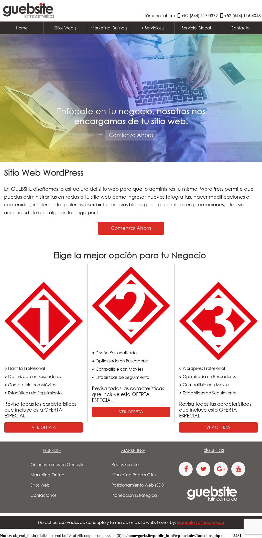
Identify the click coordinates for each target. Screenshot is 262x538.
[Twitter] (203, 469)
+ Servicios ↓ (152, 27)
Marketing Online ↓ (109, 27)
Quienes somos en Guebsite (57, 464)
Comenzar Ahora (131, 228)
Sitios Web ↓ (65, 27)
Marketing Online (47, 474)
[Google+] (221, 469)
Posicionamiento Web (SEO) (139, 485)
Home (22, 27)
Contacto (240, 27)
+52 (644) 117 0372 (199, 15)
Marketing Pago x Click (134, 474)
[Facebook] (186, 469)
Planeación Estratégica (134, 495)
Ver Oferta (44, 427)
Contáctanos (43, 495)
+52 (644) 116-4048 (242, 15)
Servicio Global (196, 27)
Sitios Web (40, 485)
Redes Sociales (126, 464)
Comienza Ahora (131, 135)
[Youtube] (238, 469)
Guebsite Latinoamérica (200, 522)
